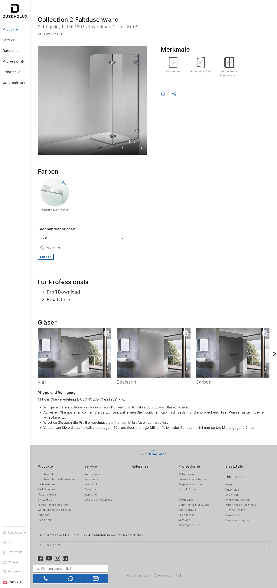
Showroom (232, 494)
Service (91, 466)
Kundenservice (94, 474)
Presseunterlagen (237, 520)
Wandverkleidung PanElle (54, 509)
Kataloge (184, 519)
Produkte (45, 466)
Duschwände (46, 474)
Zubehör (43, 514)
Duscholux (232, 489)
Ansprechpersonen (191, 484)
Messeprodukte (188, 525)
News (229, 484)
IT (21, 582)
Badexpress (186, 514)
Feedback (91, 484)
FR (16, 582)
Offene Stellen (235, 510)
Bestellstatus (187, 509)
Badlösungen (46, 489)
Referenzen (141, 466)
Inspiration (91, 494)
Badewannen (46, 484)
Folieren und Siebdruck (53, 504)
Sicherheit (44, 519)
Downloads (185, 499)
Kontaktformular (189, 489)
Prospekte (92, 479)
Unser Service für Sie (192, 479)
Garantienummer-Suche (194, 504)
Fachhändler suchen (56, 229)
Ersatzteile (234, 466)
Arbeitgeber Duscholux (240, 504)
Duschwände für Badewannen (57, 479)
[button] (122, 148)
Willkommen (186, 474)
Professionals (189, 466)
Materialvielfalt (48, 494)
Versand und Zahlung (98, 499)
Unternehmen (236, 477)
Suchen (45, 256)
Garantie (90, 489)
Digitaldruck (46, 499)
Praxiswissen (233, 515)
